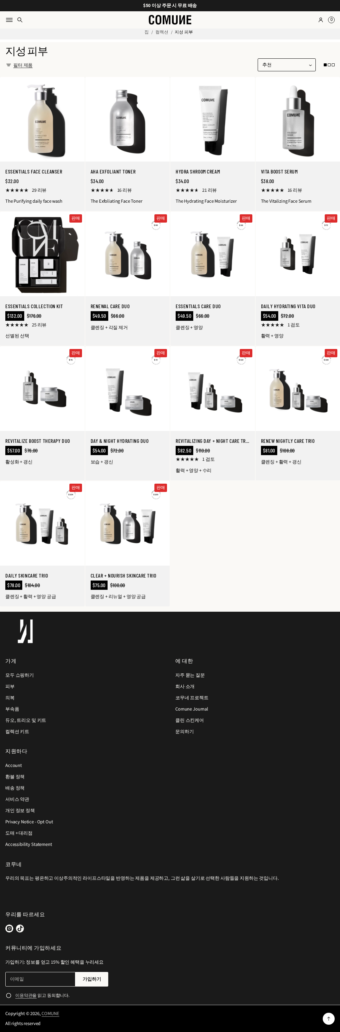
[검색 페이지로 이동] (20, 20)
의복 (10, 697)
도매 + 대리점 (19, 833)
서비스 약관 (17, 799)
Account (13, 765)
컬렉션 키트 (17, 731)
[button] (330, 20)
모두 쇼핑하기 (19, 675)
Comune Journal (191, 709)
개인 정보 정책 (20, 810)
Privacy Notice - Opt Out (29, 821)
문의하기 (184, 731)
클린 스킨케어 (189, 720)
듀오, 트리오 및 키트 (25, 720)
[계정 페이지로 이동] (320, 20)
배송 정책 (15, 788)
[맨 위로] (329, 1019)
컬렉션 (161, 32)
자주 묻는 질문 (190, 675)
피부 (10, 686)
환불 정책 (15, 776)
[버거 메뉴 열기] (9, 20)
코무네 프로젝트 (192, 697)
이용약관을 (26, 995)
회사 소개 (185, 686)
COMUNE (50, 1013)
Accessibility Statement (28, 844)
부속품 (12, 709)
